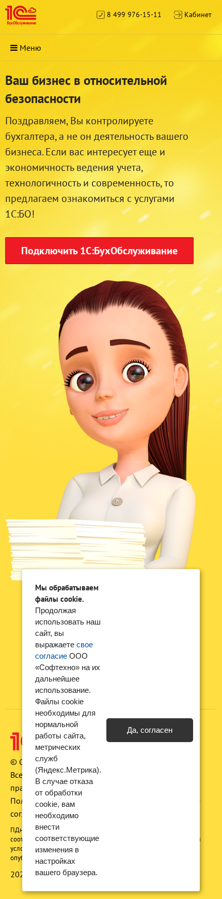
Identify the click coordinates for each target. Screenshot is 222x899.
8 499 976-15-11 (133, 14)
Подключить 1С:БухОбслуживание (99, 250)
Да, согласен (149, 730)
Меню (30, 47)
